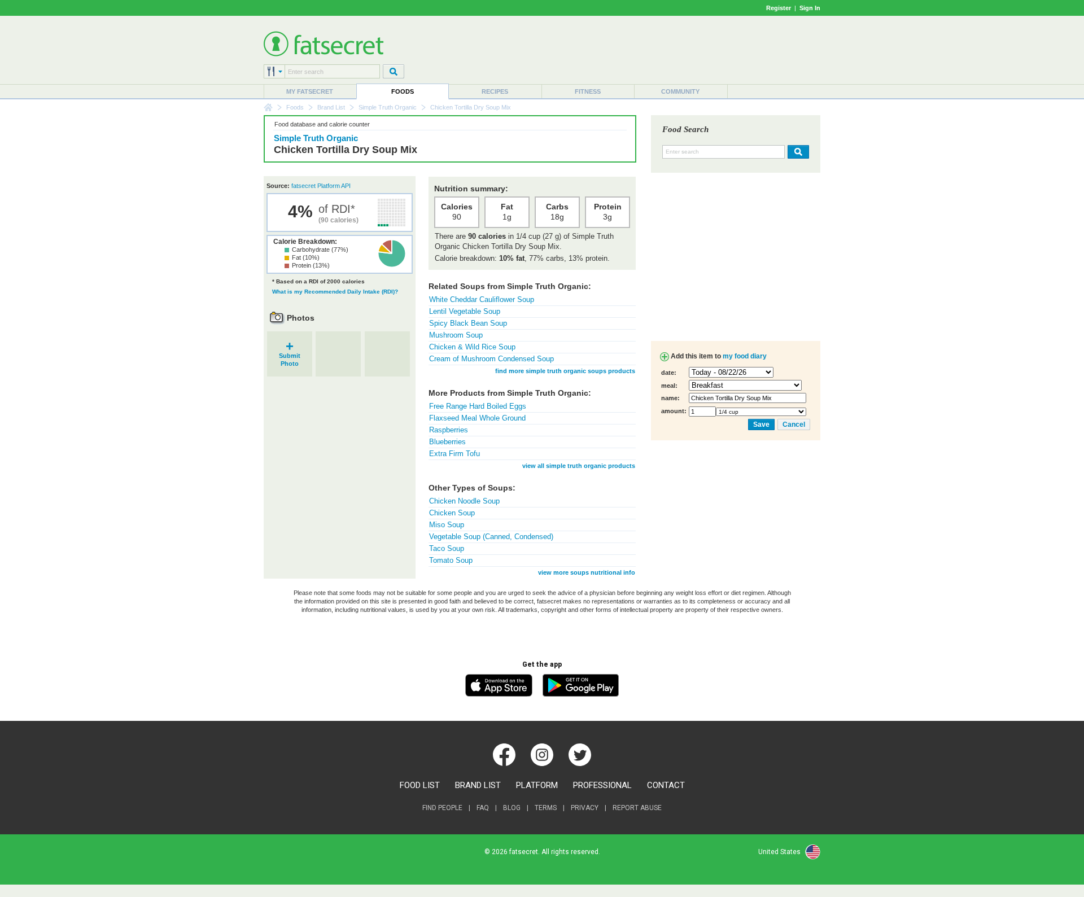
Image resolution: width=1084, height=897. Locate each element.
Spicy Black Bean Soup (468, 323)
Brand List (331, 107)
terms (546, 808)
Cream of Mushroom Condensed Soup (491, 359)
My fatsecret (309, 91)
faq (483, 808)
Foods (402, 91)
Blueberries (447, 441)
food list (420, 785)
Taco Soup (446, 548)
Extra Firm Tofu (454, 453)
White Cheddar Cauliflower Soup (481, 299)
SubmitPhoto (289, 356)
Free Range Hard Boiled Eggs (477, 406)
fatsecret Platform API (321, 185)
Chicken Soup (452, 513)
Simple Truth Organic (388, 107)
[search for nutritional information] (797, 152)
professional (602, 785)
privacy (584, 808)
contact (666, 785)
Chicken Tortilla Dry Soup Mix (345, 149)
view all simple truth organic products (578, 465)
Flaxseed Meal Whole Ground (477, 418)
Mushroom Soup (456, 335)
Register (778, 8)
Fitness (588, 91)
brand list (478, 785)
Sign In (809, 8)
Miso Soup (446, 524)
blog (512, 808)
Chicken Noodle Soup (464, 501)
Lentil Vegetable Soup (464, 311)
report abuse (637, 808)
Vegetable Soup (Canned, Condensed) (491, 536)
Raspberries (448, 430)
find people (442, 808)
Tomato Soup (451, 560)
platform (537, 785)
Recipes (495, 91)
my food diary (745, 356)
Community (680, 91)
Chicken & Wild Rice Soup (472, 347)
